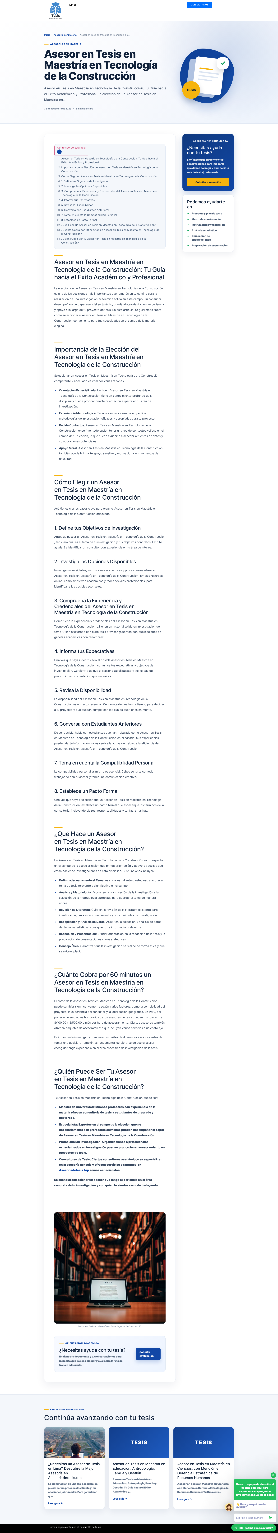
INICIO (72, 5)
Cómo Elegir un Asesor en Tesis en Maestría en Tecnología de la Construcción (109, 176)
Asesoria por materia (65, 34)
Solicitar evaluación (146, 1353)
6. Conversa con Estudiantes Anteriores (85, 210)
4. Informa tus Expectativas (78, 200)
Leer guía (55, 1503)
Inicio (47, 34)
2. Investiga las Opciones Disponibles (84, 186)
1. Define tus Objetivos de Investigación (85, 181)
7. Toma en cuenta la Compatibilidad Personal (89, 215)
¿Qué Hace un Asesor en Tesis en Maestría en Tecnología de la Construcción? (108, 224)
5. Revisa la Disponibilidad (77, 205)
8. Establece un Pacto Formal (79, 220)
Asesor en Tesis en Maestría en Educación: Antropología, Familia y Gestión (139, 1468)
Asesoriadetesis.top (74, 1170)
